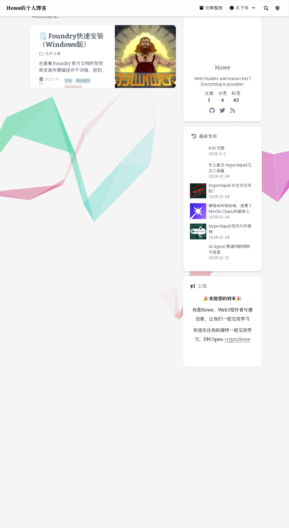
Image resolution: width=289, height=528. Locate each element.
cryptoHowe (237, 339)
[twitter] (222, 110)
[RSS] (233, 110)
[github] (212, 110)
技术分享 (53, 53)
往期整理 (214, 8)
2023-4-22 (49, 81)
